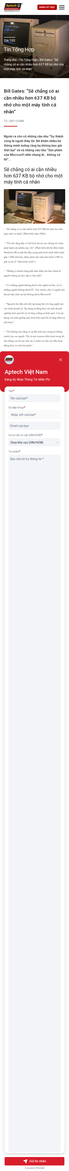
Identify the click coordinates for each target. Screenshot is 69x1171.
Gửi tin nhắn (37, 1161)
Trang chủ (10, 60)
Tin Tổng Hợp (28, 60)
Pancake (40, 1168)
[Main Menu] (61, 7)
